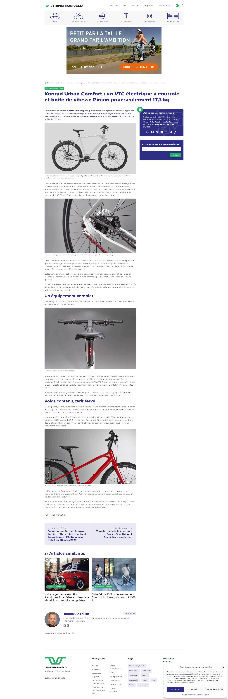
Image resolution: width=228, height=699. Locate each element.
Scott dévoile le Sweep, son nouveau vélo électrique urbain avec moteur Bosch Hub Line (115, 597)
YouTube (170, 124)
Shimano (146, 670)
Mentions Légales (203, 695)
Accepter (175, 689)
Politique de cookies (188, 695)
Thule (131, 685)
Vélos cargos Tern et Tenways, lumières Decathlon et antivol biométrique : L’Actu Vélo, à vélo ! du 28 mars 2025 (67, 535)
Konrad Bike (73, 111)
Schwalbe (133, 675)
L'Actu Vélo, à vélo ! (137, 666)
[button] (223, 667)
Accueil (50, 83)
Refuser (194, 689)
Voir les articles (130, 613)
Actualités (60, 83)
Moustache (133, 680)
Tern (153, 680)
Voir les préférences (214, 689)
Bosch (144, 675)
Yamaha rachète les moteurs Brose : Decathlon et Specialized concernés (114, 534)
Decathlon (133, 670)
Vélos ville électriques (76, 83)
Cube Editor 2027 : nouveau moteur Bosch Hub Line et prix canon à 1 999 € (68, 597)
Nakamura (143, 685)
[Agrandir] (133, 126)
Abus (145, 680)
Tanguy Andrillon (76, 613)
